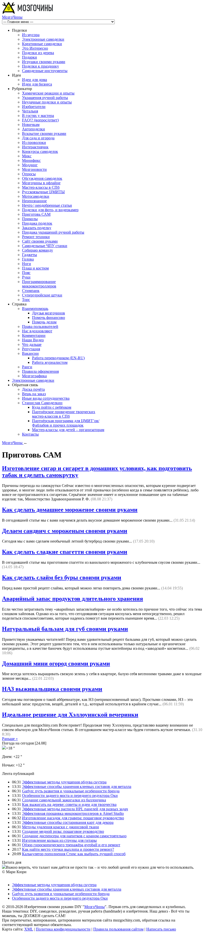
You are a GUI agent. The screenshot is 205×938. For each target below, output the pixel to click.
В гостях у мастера (38, 115)
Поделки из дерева (38, 53)
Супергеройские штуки (42, 295)
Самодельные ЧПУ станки (44, 246)
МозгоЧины (12, 17)
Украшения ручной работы (45, 97)
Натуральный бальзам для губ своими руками (65, 629)
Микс (27, 156)
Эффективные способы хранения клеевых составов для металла (76, 786)
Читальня (30, 111)
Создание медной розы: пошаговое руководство (63, 831)
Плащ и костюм (35, 268)
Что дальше (32, 344)
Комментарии (34, 335)
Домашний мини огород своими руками (56, 663)
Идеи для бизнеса (37, 84)
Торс (26, 299)
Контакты (30, 434)
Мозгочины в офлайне (41, 183)
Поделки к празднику (40, 66)
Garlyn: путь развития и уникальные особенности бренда (71, 791)
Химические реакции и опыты (48, 93)
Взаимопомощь (35, 308)
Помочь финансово (48, 317)
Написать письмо (161, 929)
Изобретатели (34, 106)
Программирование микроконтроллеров (39, 284)
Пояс (26, 273)
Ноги (26, 264)
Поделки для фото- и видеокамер (50, 210)
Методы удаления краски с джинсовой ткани (60, 827)
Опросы (29, 174)
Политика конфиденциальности (63, 929)
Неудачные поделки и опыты (47, 102)
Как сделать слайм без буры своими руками (61, 577)
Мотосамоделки (35, 196)
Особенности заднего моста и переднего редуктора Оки (70, 795)
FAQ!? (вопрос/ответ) (40, 120)
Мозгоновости (34, 169)
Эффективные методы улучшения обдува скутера (64, 782)
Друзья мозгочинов (48, 313)
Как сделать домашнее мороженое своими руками (70, 509)
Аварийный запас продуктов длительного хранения (72, 598)
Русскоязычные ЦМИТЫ (43, 192)
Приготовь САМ (36, 214)
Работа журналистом (50, 362)
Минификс (31, 160)
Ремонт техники (36, 237)
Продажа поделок (37, 223)
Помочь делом (44, 322)
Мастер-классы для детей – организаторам (68, 430)
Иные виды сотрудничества (46, 398)
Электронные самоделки (43, 39)
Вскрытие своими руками (44, 133)
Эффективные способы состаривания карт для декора (68, 822)
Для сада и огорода (38, 138)
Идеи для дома (34, 80)
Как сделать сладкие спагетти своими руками (64, 552)
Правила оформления (40, 371)
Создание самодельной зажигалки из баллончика (64, 800)
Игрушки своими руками (43, 62)
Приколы (30, 219)
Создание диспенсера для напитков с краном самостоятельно (74, 836)
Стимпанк (31, 290)
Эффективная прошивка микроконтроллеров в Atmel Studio (73, 813)
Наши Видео (33, 340)
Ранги (27, 367)
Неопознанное (34, 201)
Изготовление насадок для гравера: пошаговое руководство (73, 818)
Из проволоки (34, 142)
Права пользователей (40, 326)
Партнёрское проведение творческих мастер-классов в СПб (63, 414)
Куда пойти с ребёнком (51, 407)
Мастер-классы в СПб (41, 187)
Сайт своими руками (40, 241)
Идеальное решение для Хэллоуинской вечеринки (70, 714)
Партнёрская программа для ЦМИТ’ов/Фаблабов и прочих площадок (65, 423)
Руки (26, 277)
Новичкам (31, 124)
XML (28, 929)
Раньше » (10, 739)
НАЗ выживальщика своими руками (52, 689)
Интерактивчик (35, 147)
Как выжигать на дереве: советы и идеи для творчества (69, 804)
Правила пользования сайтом (118, 929)
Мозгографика (34, 376)
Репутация (31, 349)
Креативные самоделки (42, 44)
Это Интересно (35, 48)
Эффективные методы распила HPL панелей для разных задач (75, 809)
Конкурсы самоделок (40, 151)
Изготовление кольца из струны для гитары (59, 840)
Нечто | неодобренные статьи (47, 205)
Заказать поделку (36, 228)
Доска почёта (33, 389)
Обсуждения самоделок (42, 178)
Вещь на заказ (34, 394)
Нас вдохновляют (37, 331)
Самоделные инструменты (45, 71)
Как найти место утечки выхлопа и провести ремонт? (68, 849)
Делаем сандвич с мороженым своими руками (64, 531)
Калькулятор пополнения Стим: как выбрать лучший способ (74, 854)
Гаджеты (29, 255)
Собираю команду (37, 250)
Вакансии (30, 353)
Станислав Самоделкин (42, 403)
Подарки (29, 57)
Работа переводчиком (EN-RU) (58, 358)
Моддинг (30, 165)
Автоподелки (33, 129)
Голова (28, 259)
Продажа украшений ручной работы (53, 232)
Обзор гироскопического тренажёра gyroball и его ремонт (71, 845)
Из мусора (31, 35)
